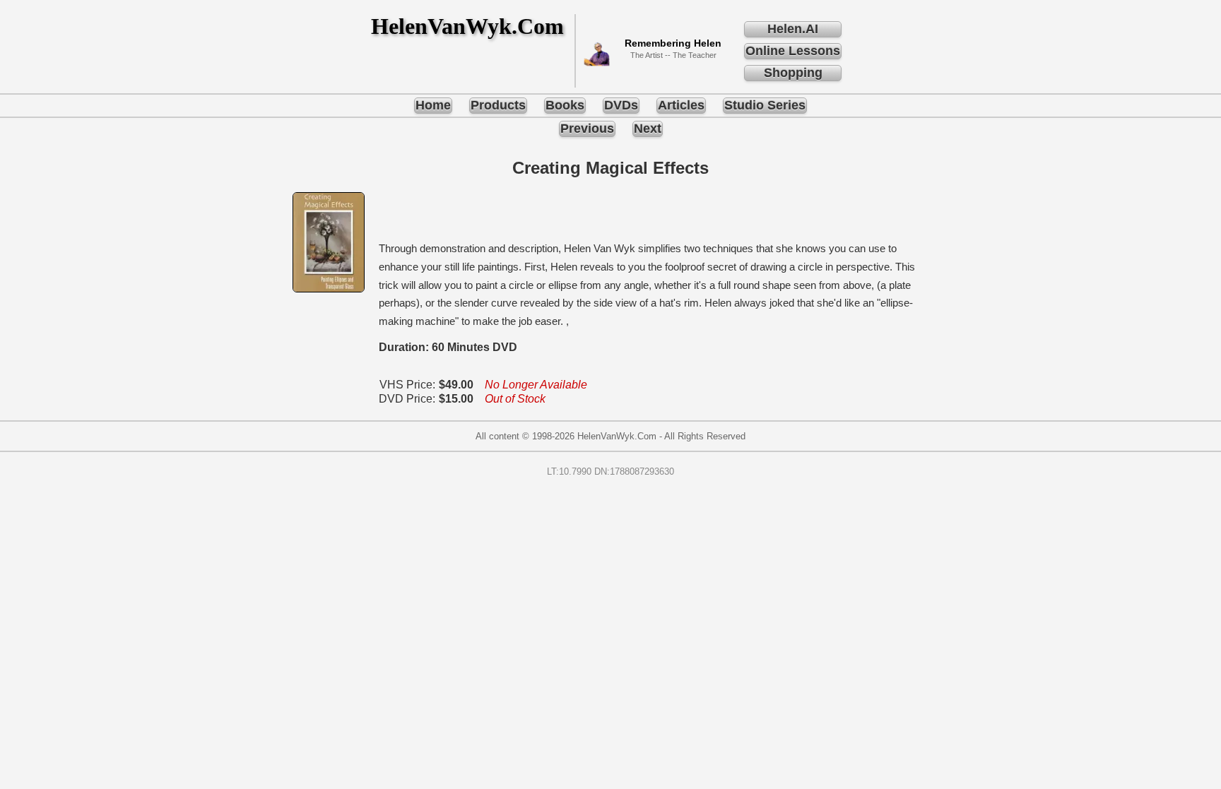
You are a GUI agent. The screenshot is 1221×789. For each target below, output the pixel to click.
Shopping (793, 73)
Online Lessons (792, 51)
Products (498, 105)
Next (647, 128)
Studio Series (765, 105)
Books (564, 105)
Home (433, 105)
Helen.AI (792, 29)
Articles (681, 105)
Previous (587, 128)
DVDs (621, 105)
